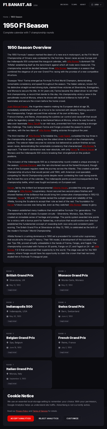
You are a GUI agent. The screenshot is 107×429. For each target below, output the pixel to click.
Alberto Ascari (87, 149)
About (83, 5)
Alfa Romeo (73, 61)
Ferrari (74, 149)
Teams (74, 5)
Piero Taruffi (34, 123)
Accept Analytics (21, 418)
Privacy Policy (22, 411)
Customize (72, 418)
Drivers (64, 5)
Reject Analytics (49, 418)
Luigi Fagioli (64, 136)
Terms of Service (40, 411)
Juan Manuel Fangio (17, 106)
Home (5, 17)
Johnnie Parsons (27, 165)
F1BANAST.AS (17, 4)
